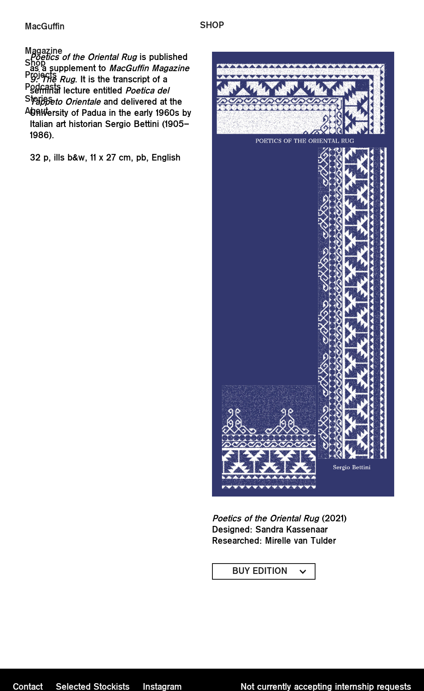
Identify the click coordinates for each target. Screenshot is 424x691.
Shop (35, 62)
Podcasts (43, 86)
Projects (41, 74)
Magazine (44, 50)
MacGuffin (45, 26)
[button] (264, 571)
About (36, 110)
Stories (39, 98)
